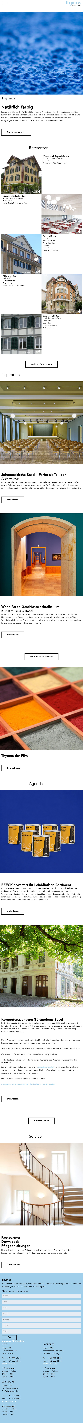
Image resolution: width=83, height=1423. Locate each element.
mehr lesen (13, 500)
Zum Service (13, 1265)
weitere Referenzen (41, 364)
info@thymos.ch (9, 1364)
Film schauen (14, 768)
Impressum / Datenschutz (13, 1341)
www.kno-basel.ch (46, 1067)
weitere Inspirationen (41, 656)
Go (9, 1337)
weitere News (41, 1121)
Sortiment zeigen (16, 132)
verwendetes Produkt (29, 192)
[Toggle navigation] (4, 3)
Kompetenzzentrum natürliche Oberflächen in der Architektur (28, 1084)
